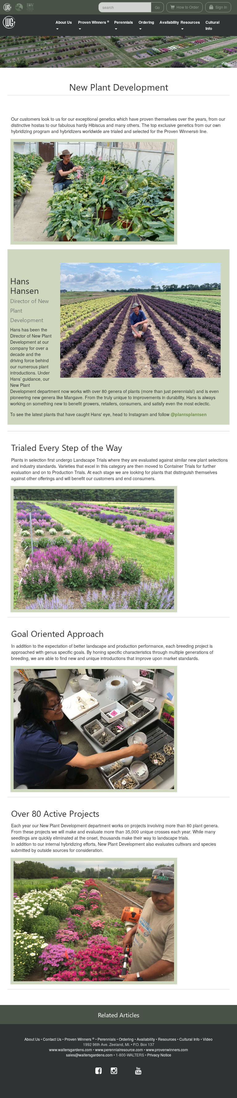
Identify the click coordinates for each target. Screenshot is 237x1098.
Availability (169, 22)
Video (208, 1039)
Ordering (126, 1039)
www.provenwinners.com (167, 1049)
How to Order (187, 7)
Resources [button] (190, 22)
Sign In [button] (220, 7)
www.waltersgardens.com (70, 1049)
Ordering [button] (146, 22)
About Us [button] (64, 22)
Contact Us (52, 1039)
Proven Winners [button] (93, 22)
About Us (32, 1039)
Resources (167, 1039)
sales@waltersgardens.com (89, 1054)
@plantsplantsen (189, 414)
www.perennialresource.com (119, 1049)
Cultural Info (212, 25)
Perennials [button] (123, 22)
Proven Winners (79, 1039)
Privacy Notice (159, 1054)
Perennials (107, 1039)
